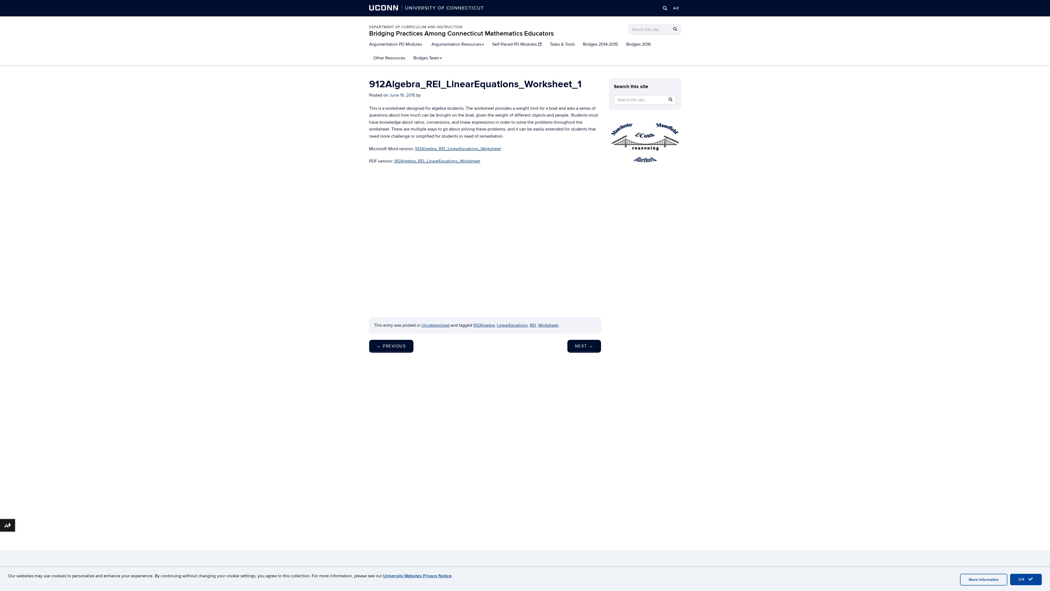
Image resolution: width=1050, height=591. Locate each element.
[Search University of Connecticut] (665, 8)
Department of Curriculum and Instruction (415, 27)
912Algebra (484, 325)
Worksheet (548, 325)
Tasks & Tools (562, 44)
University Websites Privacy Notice (417, 576)
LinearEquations (512, 325)
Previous (391, 346)
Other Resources (389, 58)
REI (533, 325)
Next (584, 346)
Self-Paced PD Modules (514, 44)
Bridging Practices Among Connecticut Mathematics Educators (461, 33)
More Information (984, 579)
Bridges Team (426, 58)
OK (1023, 579)
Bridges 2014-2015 (600, 44)
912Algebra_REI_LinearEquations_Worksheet (458, 149)
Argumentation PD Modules (395, 44)
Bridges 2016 (638, 44)
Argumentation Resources (456, 44)
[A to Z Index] (676, 8)
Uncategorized (435, 325)
